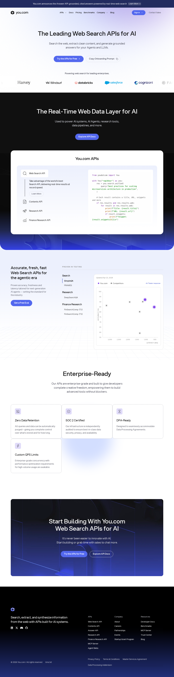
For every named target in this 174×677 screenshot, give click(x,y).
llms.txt (49, 662)
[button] (63, 12)
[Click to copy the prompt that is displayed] (103, 59)
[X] (16, 627)
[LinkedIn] (11, 627)
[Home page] (19, 12)
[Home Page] (13, 609)
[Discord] (21, 627)
